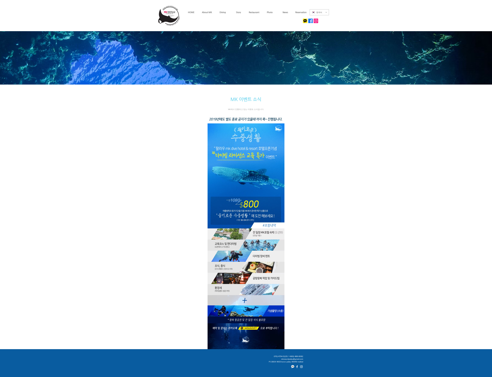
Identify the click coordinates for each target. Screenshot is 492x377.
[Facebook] (310, 21)
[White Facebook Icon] (297, 366)
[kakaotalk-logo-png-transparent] (305, 21)
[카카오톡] (292, 366)
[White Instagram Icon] (301, 366)
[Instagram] (316, 21)
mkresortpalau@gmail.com (292, 359)
